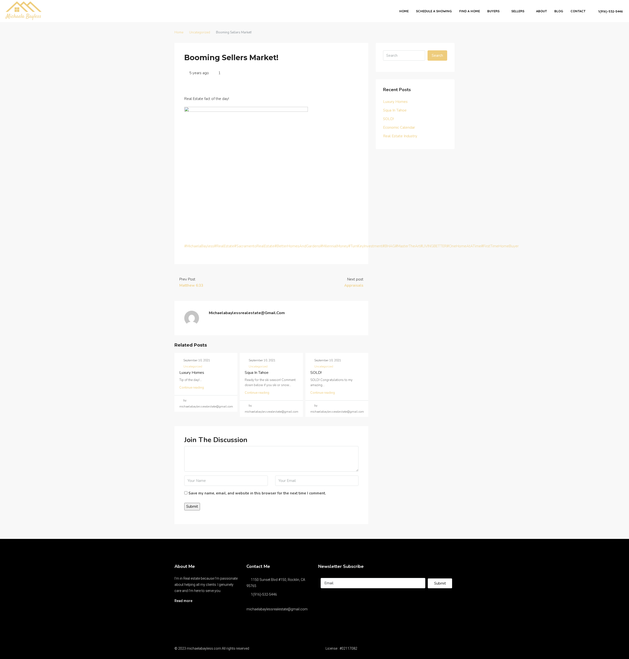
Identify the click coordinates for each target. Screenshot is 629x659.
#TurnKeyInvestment (365, 246)
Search (437, 55)
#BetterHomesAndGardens (297, 246)
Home (404, 11)
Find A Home (469, 11)
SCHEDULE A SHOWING (434, 11)
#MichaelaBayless (199, 246)
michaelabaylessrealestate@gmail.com (277, 609)
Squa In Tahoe (257, 372)
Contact (578, 11)
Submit (440, 583)
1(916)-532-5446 (610, 11)
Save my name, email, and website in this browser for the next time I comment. (257, 493)
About (541, 11)
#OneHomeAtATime (464, 246)
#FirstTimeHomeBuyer (500, 246)
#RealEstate (224, 246)
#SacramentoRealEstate (254, 246)
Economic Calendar (399, 127)
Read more (183, 601)
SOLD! (316, 372)
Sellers (517, 11)
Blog (558, 11)
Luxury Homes (191, 372)
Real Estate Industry (400, 136)
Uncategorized (199, 32)
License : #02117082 (341, 648)
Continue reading (191, 387)
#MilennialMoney (334, 246)
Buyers (493, 11)
